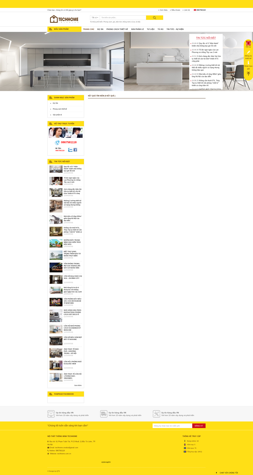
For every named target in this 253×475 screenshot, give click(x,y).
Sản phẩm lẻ (57, 115)
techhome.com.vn (64, 454)
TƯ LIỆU (150, 29)
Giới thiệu (163, 10)
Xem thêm (78, 385)
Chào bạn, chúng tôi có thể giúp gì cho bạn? (64, 10)
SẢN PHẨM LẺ (137, 29)
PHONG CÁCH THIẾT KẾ (117, 29)
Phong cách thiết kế (60, 109)
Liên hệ (187, 10)
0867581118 (201, 10)
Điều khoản (176, 10)
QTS (58, 471)
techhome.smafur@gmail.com (66, 448)
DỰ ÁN (100, 29)
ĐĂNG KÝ (199, 426)
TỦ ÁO (160, 29)
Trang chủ (88, 29)
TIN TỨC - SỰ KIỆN (175, 29)
